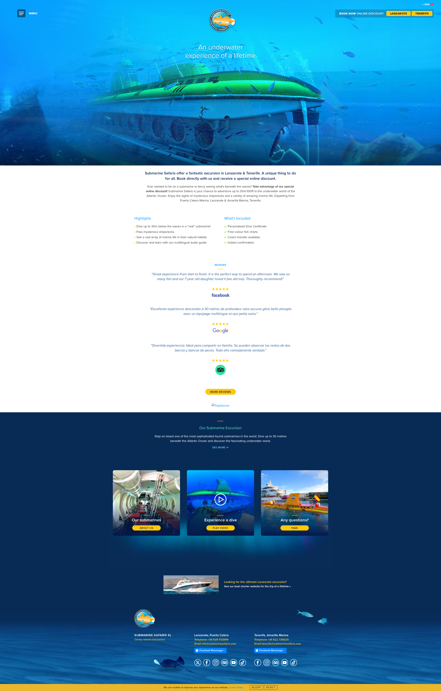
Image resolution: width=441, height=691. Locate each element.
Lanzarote (398, 13)
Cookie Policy (236, 687)
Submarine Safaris (222, 20)
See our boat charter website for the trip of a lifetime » (257, 586)
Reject (270, 687)
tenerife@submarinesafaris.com (281, 643)
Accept (256, 687)
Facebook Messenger (211, 650)
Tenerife (422, 13)
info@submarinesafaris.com (219, 643)
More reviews (220, 392)
